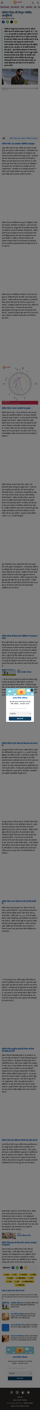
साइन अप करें (20, 719)
